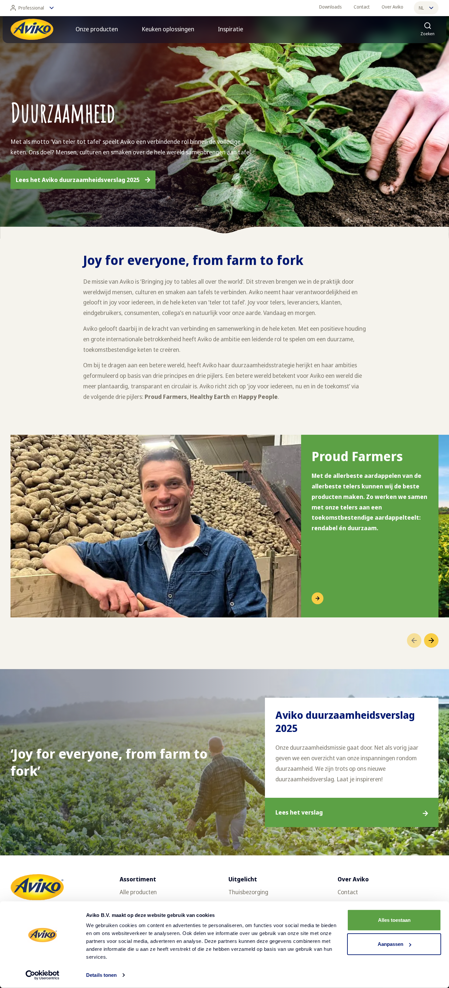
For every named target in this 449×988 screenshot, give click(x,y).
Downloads (330, 7)
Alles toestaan (394, 920)
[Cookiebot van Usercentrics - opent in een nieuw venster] (42, 975)
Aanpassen (390, 944)
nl (421, 8)
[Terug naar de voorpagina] (32, 29)
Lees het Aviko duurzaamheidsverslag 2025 (78, 180)
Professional (31, 8)
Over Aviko (392, 7)
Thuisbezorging (248, 892)
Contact (362, 7)
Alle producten (138, 892)
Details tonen (101, 975)
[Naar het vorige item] (414, 640)
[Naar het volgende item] (431, 640)
